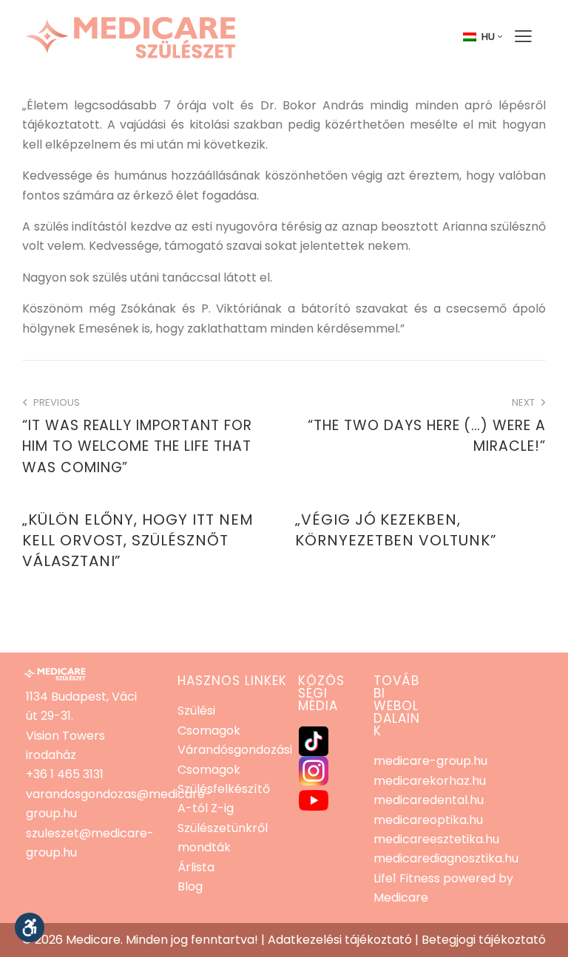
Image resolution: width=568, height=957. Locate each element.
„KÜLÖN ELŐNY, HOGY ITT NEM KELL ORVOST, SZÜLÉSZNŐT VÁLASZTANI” (138, 540)
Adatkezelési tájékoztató (340, 939)
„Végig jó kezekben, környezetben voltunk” (396, 530)
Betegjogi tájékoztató (484, 939)
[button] (29, 927)
